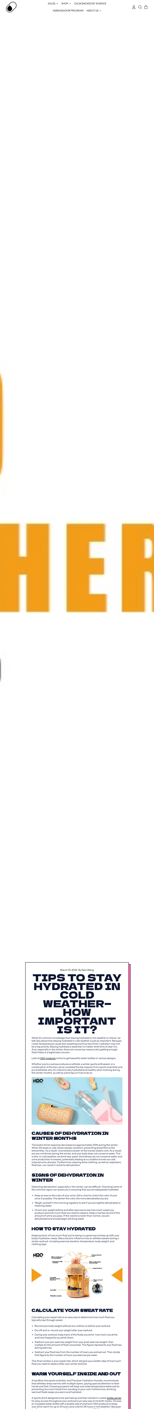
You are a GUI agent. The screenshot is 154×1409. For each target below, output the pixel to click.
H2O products (48, 1058)
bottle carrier (114, 1397)
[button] (140, 7)
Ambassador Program (68, 10)
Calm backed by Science (90, 3)
